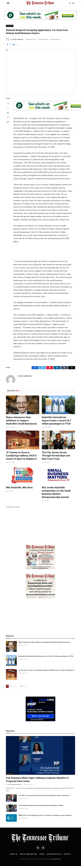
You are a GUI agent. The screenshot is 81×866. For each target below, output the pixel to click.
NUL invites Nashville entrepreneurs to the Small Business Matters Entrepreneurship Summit (56, 492)
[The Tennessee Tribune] (40, 3)
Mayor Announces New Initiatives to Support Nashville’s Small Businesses (21, 420)
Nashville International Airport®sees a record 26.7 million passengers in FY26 (56, 420)
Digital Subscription (28, 854)
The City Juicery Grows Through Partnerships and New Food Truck (56, 455)
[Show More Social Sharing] (17, 44)
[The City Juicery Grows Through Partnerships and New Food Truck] (58, 440)
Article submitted (17, 39)
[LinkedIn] (8, 113)
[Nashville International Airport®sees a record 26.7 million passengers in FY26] (58, 405)
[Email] (8, 122)
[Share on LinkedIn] (13, 44)
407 (21, 686)
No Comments (43, 39)
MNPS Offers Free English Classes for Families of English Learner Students (45, 815)
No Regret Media (56, 859)
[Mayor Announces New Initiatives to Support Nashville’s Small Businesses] (22, 405)
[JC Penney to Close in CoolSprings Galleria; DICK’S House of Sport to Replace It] (22, 440)
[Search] (73, 3)
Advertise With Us (54, 854)
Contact (67, 854)
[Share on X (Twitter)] (10, 44)
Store (41, 854)
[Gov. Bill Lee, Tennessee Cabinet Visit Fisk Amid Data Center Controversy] (11, 798)
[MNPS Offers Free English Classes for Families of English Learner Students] (11, 818)
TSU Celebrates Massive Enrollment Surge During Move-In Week (41, 805)
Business (10, 25)
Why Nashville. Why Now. (19, 487)
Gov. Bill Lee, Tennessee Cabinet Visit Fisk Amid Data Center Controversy (44, 795)
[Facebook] (8, 103)
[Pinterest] (8, 117)
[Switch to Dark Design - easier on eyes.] (70, 3)
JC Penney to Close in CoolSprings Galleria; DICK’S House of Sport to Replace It (21, 455)
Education (10, 773)
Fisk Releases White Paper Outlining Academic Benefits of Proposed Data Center (37, 780)
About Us (13, 854)
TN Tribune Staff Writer (14, 784)
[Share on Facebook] (7, 44)
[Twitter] (8, 108)
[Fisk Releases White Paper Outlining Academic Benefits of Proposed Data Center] (40, 755)
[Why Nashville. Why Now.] (22, 475)
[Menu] (8, 3)
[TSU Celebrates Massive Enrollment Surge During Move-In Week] (11, 808)
